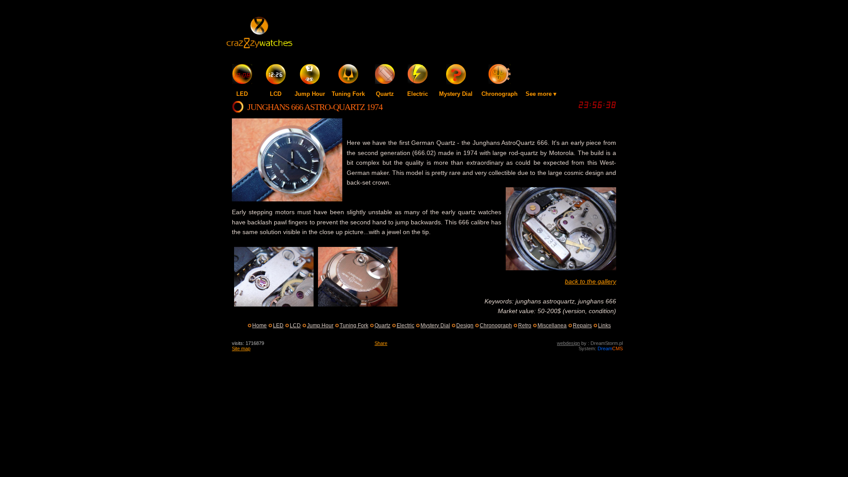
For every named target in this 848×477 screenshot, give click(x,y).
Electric (417, 94)
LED (242, 94)
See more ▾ (541, 94)
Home (259, 325)
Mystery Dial (456, 94)
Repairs (582, 325)
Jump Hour (310, 94)
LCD (275, 94)
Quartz (385, 94)
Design (464, 325)
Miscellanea (552, 325)
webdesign (568, 343)
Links (604, 325)
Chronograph (499, 94)
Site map (241, 348)
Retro (524, 325)
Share (381, 343)
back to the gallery (590, 281)
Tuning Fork (348, 94)
